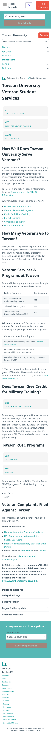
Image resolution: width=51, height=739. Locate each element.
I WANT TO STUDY (13, 632)
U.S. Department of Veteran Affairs (21, 536)
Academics (7, 55)
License (42, 550)
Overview (6, 47)
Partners (5, 697)
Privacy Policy (8, 716)
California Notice (9, 719)
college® (7, 670)
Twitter (6, 701)
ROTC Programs (12, 217)
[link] (25, 47)
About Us (5, 675)
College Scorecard (13, 539)
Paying (5, 63)
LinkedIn (6, 710)
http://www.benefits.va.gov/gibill (19, 580)
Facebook (7, 707)
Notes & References (14, 225)
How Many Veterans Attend (17, 206)
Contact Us (6, 682)
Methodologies (8, 691)
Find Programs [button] (43, 5)
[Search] (28, 5)
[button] (43, 35)
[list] (25, 47)
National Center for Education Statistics (23, 532)
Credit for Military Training (17, 214)
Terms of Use (8, 713)
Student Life (8, 59)
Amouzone (26, 550)
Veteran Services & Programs (18, 210)
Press (4, 678)
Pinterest (6, 704)
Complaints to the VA (14, 221)
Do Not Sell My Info (10, 723)
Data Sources (7, 688)
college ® (13, 5)
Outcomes (7, 68)
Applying (6, 51)
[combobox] (28, 5)
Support (5, 685)
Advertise (5, 694)
